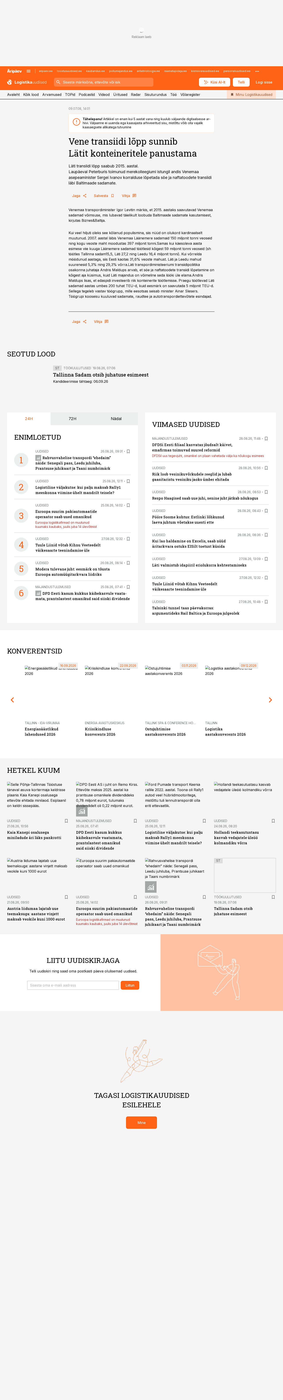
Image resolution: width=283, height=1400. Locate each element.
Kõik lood (31, 94)
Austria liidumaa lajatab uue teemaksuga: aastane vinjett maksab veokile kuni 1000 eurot (36, 913)
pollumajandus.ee (120, 71)
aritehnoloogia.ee (148, 71)
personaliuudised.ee (237, 71)
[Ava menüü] (28, 71)
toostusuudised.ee (69, 71)
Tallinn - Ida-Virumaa (42, 723)
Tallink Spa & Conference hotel (172, 723)
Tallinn (211, 723)
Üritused (120, 94)
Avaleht (13, 94)
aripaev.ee (46, 71)
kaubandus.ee (95, 71)
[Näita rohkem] (257, 71)
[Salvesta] (128, 451)
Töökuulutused (77, 368)
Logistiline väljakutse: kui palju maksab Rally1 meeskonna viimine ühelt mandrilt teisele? (174, 837)
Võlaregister (190, 94)
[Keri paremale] (270, 700)
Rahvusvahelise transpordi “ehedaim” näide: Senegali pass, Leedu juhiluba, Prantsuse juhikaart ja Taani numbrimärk (73, 463)
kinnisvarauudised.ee (205, 71)
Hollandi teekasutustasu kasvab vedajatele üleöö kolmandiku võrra (236, 837)
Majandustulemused (53, 587)
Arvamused (51, 94)
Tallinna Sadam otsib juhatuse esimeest (101, 374)
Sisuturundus (155, 94)
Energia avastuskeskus (104, 723)
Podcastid (87, 94)
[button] (73, 985)
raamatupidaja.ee (175, 71)
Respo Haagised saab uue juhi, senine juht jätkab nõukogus (205, 498)
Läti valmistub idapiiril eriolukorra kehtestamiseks (199, 565)
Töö (173, 94)
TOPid (70, 94)
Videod (104, 94)
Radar (136, 94)
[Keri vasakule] (12, 700)
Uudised (42, 451)
